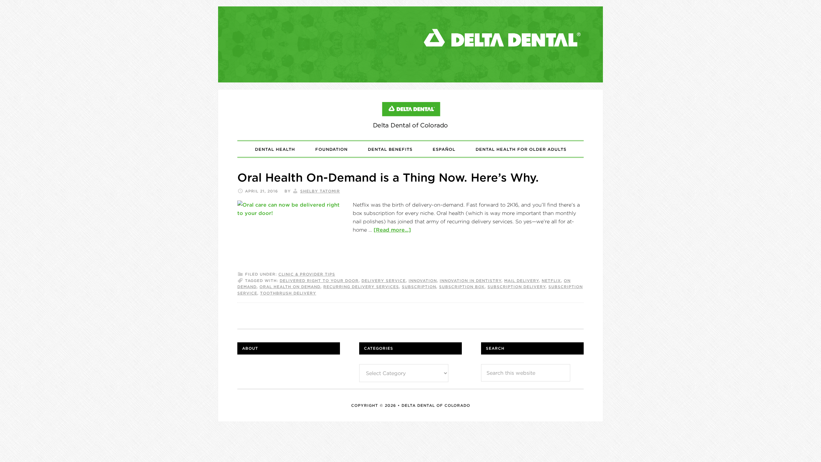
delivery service (383, 280)
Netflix (551, 280)
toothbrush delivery (288, 293)
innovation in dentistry (470, 280)
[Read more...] (392, 230)
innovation (423, 280)
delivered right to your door (319, 280)
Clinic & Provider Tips (306, 274)
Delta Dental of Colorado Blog (410, 115)
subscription (419, 286)
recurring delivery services (361, 286)
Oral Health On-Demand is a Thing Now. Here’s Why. (388, 177)
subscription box (462, 286)
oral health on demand (289, 286)
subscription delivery (516, 286)
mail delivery (521, 280)
